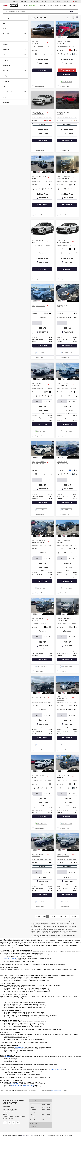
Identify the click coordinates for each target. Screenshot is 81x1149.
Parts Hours (33, 1126)
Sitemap (27, 1135)
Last (66, 916)
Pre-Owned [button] (42, 5)
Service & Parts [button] (63, 5)
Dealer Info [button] (75, 5)
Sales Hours (33, 1100)
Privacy (31, 1135)
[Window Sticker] (76, 54)
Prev (44, 916)
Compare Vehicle (39, 86)
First (38, 916)
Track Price (43, 63)
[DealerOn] (7, 1135)
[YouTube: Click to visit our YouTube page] (14, 1122)
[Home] (24, 5)
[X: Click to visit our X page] (9, 1122)
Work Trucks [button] (32, 5)
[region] (42, 339)
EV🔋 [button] (38, 5)
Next (61, 916)
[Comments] (51, 54)
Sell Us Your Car (50, 5)
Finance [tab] (47, 323)
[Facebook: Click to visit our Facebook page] (5, 1122)
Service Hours (33, 1123)
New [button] (27, 5)
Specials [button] (57, 5)
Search (71, 11)
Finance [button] (70, 5)
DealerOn (23, 1135)
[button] (52, 29)
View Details (42, 70)
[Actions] (51, 42)
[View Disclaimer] (44, 54)
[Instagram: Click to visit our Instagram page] (18, 1122)
